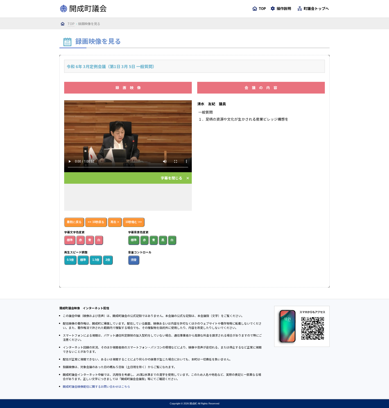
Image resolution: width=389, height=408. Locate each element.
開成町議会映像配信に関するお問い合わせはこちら (96, 386)
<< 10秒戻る (96, 222)
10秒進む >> (133, 222)
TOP (71, 23)
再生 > (115, 222)
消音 (134, 259)
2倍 (108, 259)
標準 (70, 240)
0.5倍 (70, 259)
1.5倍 (95, 259)
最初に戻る (74, 222)
